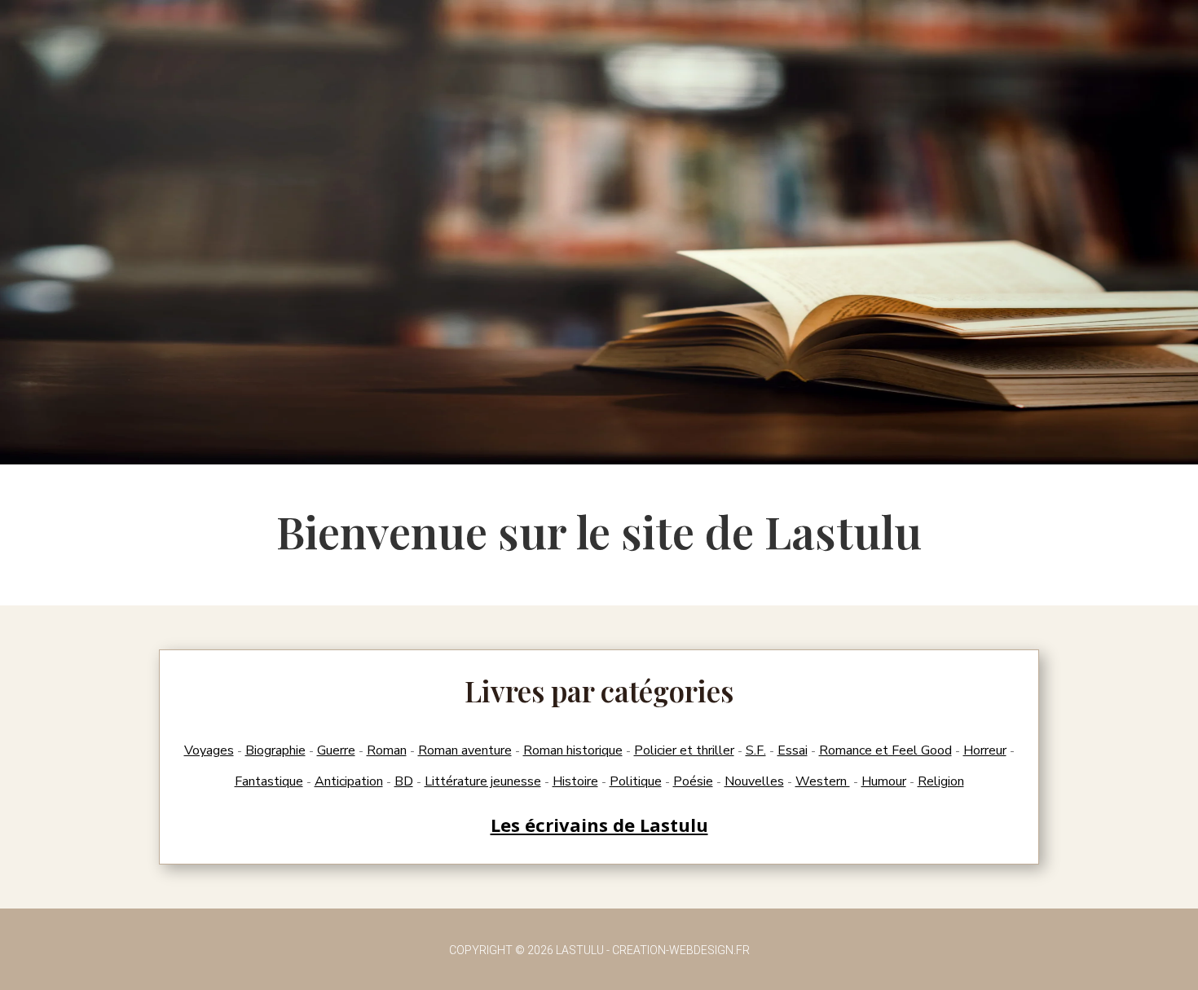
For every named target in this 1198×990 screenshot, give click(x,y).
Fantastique (269, 781)
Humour (883, 781)
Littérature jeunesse (483, 781)
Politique (636, 781)
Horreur (984, 750)
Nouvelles (754, 781)
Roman (387, 750)
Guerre (336, 750)
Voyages (209, 750)
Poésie (693, 781)
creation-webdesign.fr (681, 950)
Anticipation (349, 781)
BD (403, 781)
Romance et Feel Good (885, 750)
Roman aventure (465, 750)
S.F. (756, 750)
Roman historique (573, 750)
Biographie (275, 750)
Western (822, 781)
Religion (941, 781)
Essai (792, 750)
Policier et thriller (684, 750)
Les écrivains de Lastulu (599, 824)
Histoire (575, 781)
